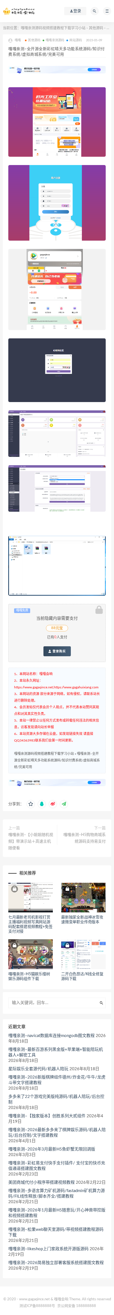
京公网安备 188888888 (76, 1306)
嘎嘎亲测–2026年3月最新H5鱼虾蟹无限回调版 (51, 1149)
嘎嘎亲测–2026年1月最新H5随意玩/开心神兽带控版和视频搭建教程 (56, 1213)
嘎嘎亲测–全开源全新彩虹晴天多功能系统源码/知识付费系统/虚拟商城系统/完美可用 (57, 760)
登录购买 (58, 651)
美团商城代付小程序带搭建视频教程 (41, 1182)
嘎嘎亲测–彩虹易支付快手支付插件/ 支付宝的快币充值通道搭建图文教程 (56, 1166)
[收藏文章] (31, 804)
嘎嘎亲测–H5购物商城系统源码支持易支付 (84, 838)
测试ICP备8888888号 (37, 1306)
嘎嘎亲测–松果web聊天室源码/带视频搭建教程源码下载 (55, 1232)
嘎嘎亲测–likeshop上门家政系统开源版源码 (48, 1249)
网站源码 (75, 40)
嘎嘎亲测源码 (55, 40)
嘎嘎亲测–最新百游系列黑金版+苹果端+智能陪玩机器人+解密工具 (55, 1052)
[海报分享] (64, 804)
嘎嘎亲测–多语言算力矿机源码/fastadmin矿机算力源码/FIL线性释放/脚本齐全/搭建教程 (56, 1193)
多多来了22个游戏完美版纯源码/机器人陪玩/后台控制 (56, 1099)
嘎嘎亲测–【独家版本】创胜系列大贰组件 (47, 1116)
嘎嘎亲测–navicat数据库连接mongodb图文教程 (51, 1036)
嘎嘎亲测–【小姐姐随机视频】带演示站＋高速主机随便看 (30, 841)
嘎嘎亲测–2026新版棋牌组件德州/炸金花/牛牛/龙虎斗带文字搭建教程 (56, 1080)
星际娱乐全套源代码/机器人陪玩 (38, 1069)
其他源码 (96, 28)
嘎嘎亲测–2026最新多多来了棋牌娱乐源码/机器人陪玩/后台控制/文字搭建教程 (57, 1133)
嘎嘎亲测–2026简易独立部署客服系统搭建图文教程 (56, 1263)
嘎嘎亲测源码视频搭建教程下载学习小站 (53, 28)
